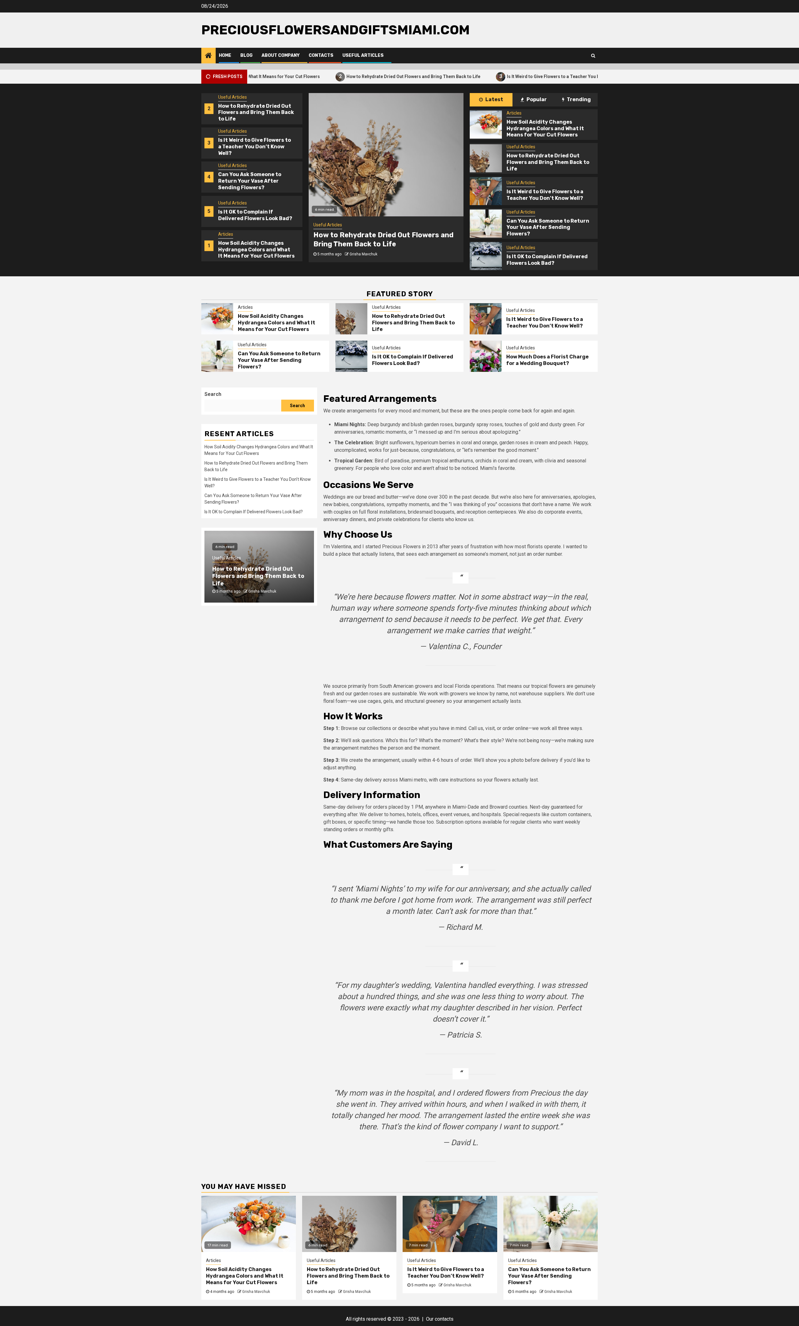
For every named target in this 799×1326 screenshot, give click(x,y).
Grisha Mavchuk (363, 254)
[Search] (593, 56)
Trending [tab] (578, 99)
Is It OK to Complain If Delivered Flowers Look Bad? (255, 215)
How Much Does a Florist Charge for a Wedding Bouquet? (547, 360)
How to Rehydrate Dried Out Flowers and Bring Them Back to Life (363, 76)
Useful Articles (363, 55)
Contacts (321, 55)
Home (225, 55)
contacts (444, 1319)
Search (212, 394)
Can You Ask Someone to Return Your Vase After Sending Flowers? (249, 180)
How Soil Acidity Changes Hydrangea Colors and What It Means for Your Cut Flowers (256, 249)
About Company (281, 55)
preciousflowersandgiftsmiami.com (335, 30)
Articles (225, 234)
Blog (246, 55)
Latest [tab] (493, 99)
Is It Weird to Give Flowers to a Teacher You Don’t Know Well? (519, 76)
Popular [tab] (536, 99)
